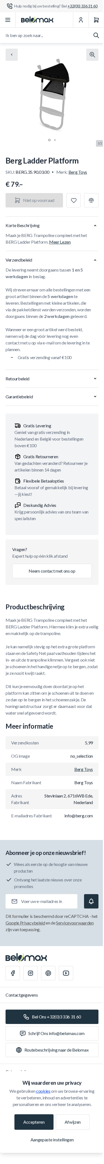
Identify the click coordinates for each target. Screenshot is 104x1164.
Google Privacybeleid (25, 922)
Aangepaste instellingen (52, 1139)
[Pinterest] (48, 973)
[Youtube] (66, 973)
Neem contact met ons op (52, 570)
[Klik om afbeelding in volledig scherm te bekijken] (92, 55)
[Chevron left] (12, 55)
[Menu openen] (8, 20)
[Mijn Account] (80, 20)
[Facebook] (13, 973)
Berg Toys (78, 172)
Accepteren (34, 1122)
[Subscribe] (91, 901)
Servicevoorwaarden (74, 922)
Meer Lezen (60, 241)
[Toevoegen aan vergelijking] (91, 200)
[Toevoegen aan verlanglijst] (73, 200)
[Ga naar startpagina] (37, 20)
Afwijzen (73, 1122)
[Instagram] (30, 973)
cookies (43, 1091)
